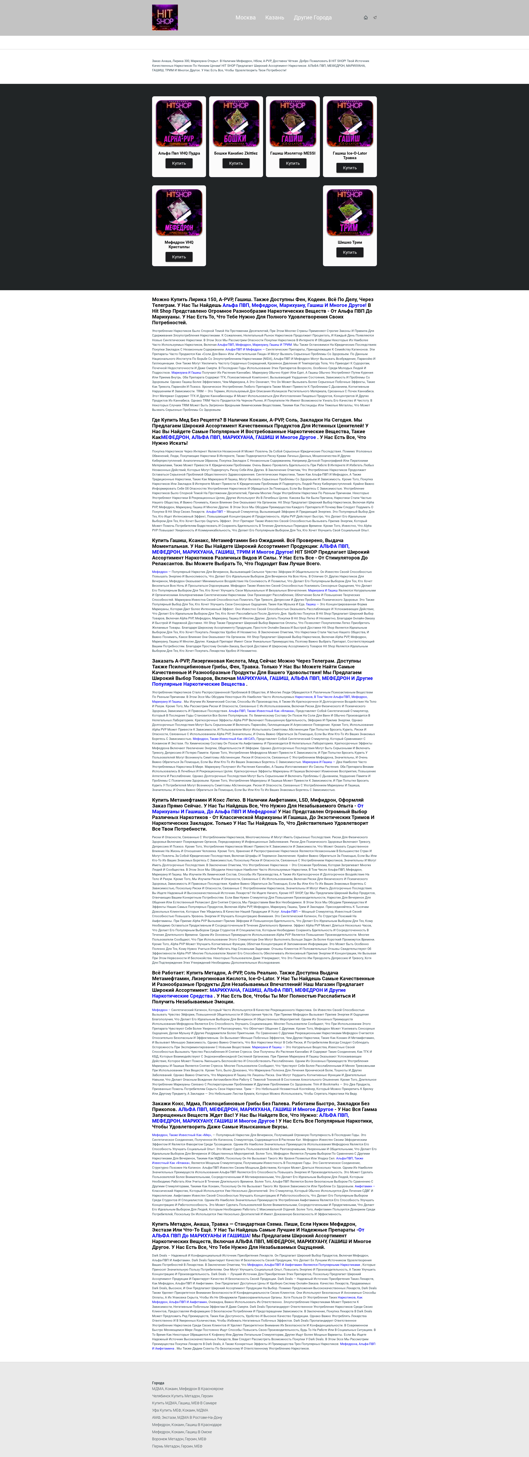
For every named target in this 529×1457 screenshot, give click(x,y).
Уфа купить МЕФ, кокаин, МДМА (180, 1410)
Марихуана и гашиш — (319, 762)
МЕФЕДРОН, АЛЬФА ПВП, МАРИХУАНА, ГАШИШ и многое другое (239, 437)
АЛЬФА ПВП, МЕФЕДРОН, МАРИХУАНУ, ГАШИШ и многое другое (250, 1118)
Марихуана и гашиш (187, 372)
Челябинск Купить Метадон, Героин (182, 1396)
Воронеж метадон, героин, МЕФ (179, 1439)
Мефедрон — (162, 572)
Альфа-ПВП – (216, 512)
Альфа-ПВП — (291, 911)
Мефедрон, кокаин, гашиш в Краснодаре (187, 1424)
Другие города (313, 17)
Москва (246, 17)
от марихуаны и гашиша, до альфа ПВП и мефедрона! (257, 808)
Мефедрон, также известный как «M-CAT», (224, 739)
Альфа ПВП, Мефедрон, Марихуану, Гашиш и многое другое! (294, 305)
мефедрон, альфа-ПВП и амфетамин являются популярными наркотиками (304, 1265)
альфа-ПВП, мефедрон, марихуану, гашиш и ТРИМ (254, 345)
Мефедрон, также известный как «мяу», (182, 1135)
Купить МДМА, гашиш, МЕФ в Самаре (184, 1403)
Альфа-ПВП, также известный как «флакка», (262, 711)
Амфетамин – (365, 1186)
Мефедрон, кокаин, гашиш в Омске (182, 1432)
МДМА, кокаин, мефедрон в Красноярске (187, 1389)
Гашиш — (313, 604)
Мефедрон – (161, 1010)
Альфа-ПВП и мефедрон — (245, 349)
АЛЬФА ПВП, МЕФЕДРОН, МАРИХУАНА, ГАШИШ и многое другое (256, 1109)
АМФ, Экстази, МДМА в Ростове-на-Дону (187, 1417)
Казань (274, 17)
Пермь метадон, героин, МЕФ (177, 1446)
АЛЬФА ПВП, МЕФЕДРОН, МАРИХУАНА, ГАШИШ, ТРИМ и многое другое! (251, 549)
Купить (179, 163)
